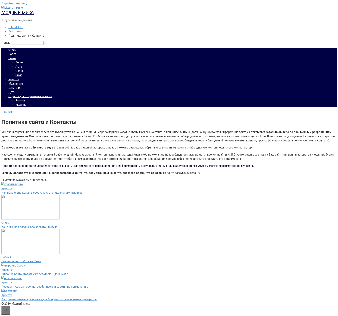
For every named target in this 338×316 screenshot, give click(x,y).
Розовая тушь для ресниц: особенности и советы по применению (44, 286)
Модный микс (17, 12)
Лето (18, 66)
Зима (18, 75)
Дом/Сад (14, 87)
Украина (20, 104)
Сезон (12, 58)
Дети (11, 92)
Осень (19, 71)
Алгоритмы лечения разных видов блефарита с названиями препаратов (49, 299)
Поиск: (6, 42)
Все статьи (15, 31)
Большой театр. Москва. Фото (21, 261)
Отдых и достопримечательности (30, 96)
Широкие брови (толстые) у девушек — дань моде (34, 274)
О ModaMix (15, 27)
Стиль (12, 49)
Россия (20, 100)
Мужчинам (15, 83)
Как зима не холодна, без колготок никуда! (29, 227)
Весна (19, 62)
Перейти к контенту (14, 3)
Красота (13, 79)
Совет (12, 54)
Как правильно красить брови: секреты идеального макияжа (41, 192)
